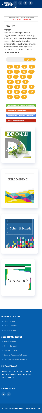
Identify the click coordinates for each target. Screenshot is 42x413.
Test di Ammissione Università (15, 359)
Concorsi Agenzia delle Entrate (15, 355)
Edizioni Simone (10, 321)
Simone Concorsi (10, 326)
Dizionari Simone (10, 330)
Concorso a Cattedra (11, 350)
